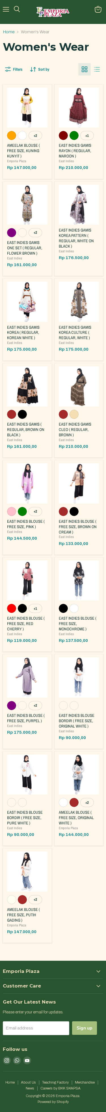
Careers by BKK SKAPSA (60, 1088)
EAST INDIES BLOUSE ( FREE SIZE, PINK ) (26, 524)
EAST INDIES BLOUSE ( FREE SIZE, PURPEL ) (26, 718)
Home (9, 32)
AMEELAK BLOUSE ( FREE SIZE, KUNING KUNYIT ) (23, 151)
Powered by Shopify (53, 1102)
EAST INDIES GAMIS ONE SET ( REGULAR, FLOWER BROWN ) (24, 248)
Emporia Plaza (16, 161)
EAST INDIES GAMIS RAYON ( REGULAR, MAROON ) (75, 151)
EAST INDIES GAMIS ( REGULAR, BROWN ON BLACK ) (25, 429)
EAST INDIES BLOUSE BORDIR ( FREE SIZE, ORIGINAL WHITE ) (76, 721)
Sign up (84, 1028)
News (30, 1088)
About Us (28, 1082)
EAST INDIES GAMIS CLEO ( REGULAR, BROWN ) (75, 429)
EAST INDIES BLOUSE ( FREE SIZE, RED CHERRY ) (26, 623)
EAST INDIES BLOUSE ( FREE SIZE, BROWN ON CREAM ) (78, 527)
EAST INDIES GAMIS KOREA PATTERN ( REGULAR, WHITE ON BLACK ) (76, 238)
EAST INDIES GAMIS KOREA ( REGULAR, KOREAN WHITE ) (23, 332)
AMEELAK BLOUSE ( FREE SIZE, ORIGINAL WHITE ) (76, 817)
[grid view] (84, 69)
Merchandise (85, 1082)
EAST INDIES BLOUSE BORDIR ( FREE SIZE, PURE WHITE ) (25, 817)
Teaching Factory (55, 1082)
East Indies (66, 161)
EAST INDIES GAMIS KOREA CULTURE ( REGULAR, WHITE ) (75, 332)
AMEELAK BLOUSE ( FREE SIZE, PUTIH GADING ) (23, 915)
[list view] (97, 69)
